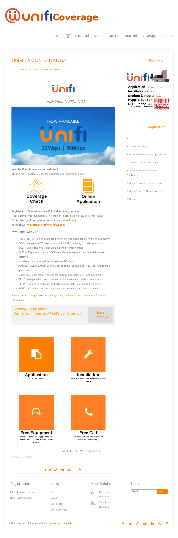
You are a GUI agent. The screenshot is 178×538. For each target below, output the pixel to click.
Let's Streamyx (100, 314)
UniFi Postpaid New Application (146, 183)
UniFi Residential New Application (147, 154)
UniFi (57, 36)
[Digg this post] (62, 470)
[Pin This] (79, 470)
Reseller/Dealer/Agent (21, 498)
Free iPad (82, 36)
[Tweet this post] (50, 470)
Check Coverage (138, 146)
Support (54, 498)
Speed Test (56, 504)
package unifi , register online (64, 295)
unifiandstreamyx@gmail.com (47, 224)
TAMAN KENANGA (24, 457)
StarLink (131, 36)
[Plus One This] (74, 470)
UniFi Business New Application (146, 191)
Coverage (150, 36)
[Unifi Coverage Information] (52, 25)
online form (67, 220)
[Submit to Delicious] (55, 470)
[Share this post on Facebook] (45, 470)
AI (47, 36)
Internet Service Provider (22, 492)
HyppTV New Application (145, 162)
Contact (167, 36)
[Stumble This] (68, 470)
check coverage (28, 295)
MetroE (114, 36)
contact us (89, 295)
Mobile (99, 36)
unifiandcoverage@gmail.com (59, 523)
